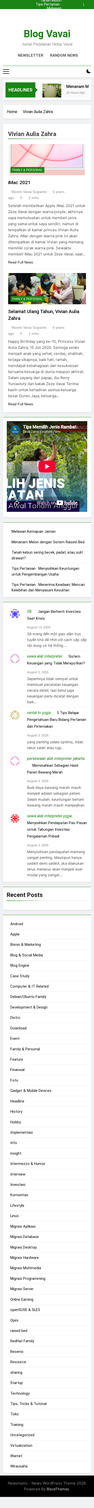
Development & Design (29, 1007)
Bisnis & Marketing (25, 944)
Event (15, 1038)
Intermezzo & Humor (27, 1163)
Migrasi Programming (27, 1278)
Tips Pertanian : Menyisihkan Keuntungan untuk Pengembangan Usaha (48, 5)
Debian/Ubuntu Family (28, 996)
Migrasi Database (24, 1236)
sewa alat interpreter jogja (49, 816)
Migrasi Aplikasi (23, 1226)
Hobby (15, 1122)
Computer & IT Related (29, 986)
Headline (17, 1101)
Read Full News (20, 262)
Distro (15, 1017)
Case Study (19, 976)
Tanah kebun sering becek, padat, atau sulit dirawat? (48, 17)
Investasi (17, 1184)
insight (15, 1153)
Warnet (16, 1456)
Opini (14, 1320)
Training (16, 1424)
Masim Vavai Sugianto (29, 192)
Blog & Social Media (26, 955)
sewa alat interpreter (44, 656)
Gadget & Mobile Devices (30, 1090)
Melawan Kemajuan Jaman (47, 9)
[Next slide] (88, 3)
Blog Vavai (47, 34)
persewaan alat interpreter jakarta (55, 758)
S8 (29, 611)
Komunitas (19, 1195)
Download (18, 1028)
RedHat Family (22, 1341)
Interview (17, 1174)
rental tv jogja (39, 712)
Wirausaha (19, 1466)
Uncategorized (22, 1435)
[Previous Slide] (80, 3)
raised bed (18, 1330)
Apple (15, 934)
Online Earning (21, 1299)
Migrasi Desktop (23, 1247)
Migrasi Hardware (24, 1257)
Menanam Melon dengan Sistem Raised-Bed (47, 13)
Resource (18, 1362)
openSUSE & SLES (25, 1310)
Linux (14, 1216)
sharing (16, 1372)
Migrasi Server (22, 1289)
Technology (20, 1393)
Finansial (17, 1069)
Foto (14, 1080)
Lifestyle (17, 1205)
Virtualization (21, 1445)
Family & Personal (27, 170)
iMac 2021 (19, 182)
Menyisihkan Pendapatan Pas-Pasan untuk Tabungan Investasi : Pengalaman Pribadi (57, 830)
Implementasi (21, 1132)
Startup (16, 1383)
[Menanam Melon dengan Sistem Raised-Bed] (48, 93)
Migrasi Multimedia (25, 1268)
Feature (16, 1059)
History (16, 1111)
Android (16, 924)
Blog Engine (19, 965)
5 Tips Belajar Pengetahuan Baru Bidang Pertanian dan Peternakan (56, 720)
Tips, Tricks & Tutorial (28, 1403)
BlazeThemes (58, 1489)
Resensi (16, 1351)
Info (13, 1143)
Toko (14, 1414)
